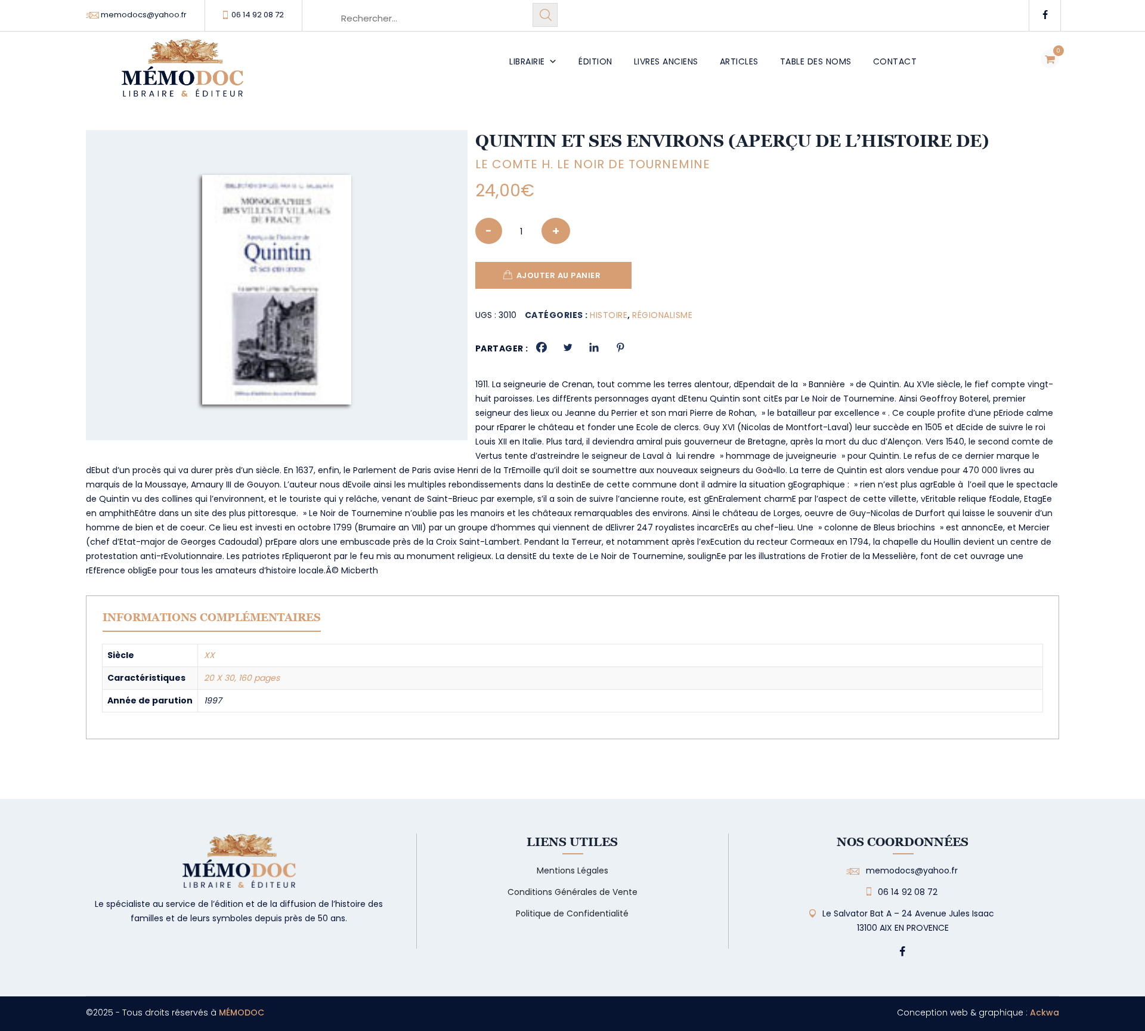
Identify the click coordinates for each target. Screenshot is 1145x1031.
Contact (895, 61)
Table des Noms (816, 61)
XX (209, 655)
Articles (739, 61)
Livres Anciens (666, 61)
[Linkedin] (594, 347)
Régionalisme (662, 315)
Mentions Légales (572, 870)
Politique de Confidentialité (572, 913)
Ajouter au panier (558, 275)
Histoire (608, 315)
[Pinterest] (620, 347)
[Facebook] (541, 347)
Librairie (527, 61)
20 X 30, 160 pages (242, 678)
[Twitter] (568, 347)
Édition (595, 61)
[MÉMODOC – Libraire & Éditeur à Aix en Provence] (182, 75)
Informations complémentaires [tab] (212, 617)
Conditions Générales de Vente (572, 892)
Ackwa (1044, 1012)
